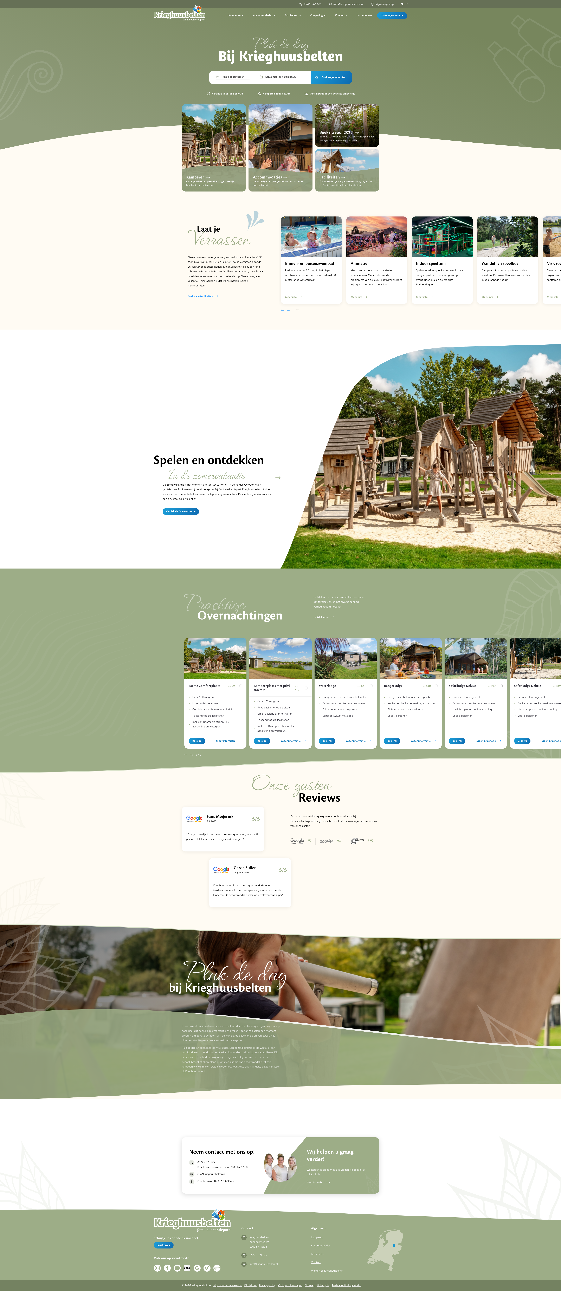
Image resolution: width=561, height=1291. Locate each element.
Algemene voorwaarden (227, 1285)
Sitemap (309, 1285)
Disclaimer (250, 1285)
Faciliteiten (292, 15)
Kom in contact (316, 1182)
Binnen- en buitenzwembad (309, 263)
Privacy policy (267, 1285)
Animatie (359, 263)
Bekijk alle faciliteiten (200, 296)
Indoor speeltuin (431, 263)
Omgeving (316, 15)
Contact (340, 15)
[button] (282, 310)
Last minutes (364, 15)
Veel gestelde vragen (290, 1285)
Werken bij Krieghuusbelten (327, 1270)
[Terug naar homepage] (179, 13)
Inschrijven (163, 1245)
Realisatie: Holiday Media (346, 1285)
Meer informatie (226, 740)
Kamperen (234, 15)
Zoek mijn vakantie (392, 15)
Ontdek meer (321, 617)
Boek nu (196, 741)
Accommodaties (263, 15)
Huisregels (323, 1285)
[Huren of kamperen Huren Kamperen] (233, 76)
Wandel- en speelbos (500, 263)
